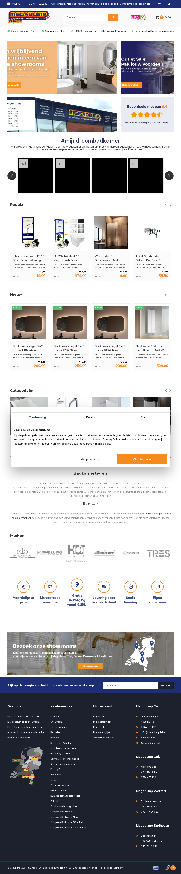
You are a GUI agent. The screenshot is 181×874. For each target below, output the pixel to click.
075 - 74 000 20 (149, 811)
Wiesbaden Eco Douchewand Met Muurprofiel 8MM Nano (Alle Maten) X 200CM (110, 258)
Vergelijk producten (103, 737)
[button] (35, 175)
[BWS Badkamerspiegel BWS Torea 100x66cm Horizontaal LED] (111, 322)
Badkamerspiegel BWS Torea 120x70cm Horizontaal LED (69, 348)
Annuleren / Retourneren (63, 748)
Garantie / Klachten (60, 753)
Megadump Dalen (149, 757)
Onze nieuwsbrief (59, 785)
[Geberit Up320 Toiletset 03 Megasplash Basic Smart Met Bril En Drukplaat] (70, 232)
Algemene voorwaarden (63, 764)
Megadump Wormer (151, 791)
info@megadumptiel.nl (153, 732)
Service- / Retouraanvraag (64, 758)
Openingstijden (58, 727)
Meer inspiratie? (59, 790)
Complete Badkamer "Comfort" (67, 822)
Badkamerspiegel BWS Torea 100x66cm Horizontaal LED (110, 348)
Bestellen (55, 732)
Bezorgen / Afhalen (61, 742)
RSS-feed (32, 867)
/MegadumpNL (149, 737)
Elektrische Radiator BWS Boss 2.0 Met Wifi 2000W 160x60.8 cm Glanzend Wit (151, 348)
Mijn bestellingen (102, 721)
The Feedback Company (110, 867)
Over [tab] (144, 417)
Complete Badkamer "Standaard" (68, 827)
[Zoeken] (113, 17)
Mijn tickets (99, 727)
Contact (54, 716)
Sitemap (43, 867)
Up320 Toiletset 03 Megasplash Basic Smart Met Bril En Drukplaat (66, 258)
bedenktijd (54, 31)
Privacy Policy (58, 769)
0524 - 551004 (149, 777)
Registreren (99, 716)
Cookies (54, 779)
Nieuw (16, 294)
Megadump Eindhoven (152, 825)
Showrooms (57, 721)
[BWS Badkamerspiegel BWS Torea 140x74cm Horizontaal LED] (29, 322)
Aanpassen (88, 459)
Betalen (54, 737)
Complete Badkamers (62, 811)
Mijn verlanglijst (101, 732)
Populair (18, 204)
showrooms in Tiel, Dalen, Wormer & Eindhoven (100, 31)
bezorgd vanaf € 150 (23, 31)
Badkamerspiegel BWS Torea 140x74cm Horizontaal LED (28, 348)
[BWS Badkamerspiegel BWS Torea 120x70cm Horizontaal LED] (70, 322)
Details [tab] (90, 417)
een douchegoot (154, 513)
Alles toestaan (142, 459)
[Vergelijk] (159, 3)
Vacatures (55, 774)
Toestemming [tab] (37, 417)
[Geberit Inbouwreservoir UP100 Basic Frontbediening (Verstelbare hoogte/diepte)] (29, 232)
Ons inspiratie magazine (63, 806)
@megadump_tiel (150, 742)
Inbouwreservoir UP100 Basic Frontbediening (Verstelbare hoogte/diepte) (28, 258)
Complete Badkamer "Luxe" (65, 816)
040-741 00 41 (149, 846)
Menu (15, 3)
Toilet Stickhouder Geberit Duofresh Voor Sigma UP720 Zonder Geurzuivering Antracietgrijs (150, 258)
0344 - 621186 (39, 3)
